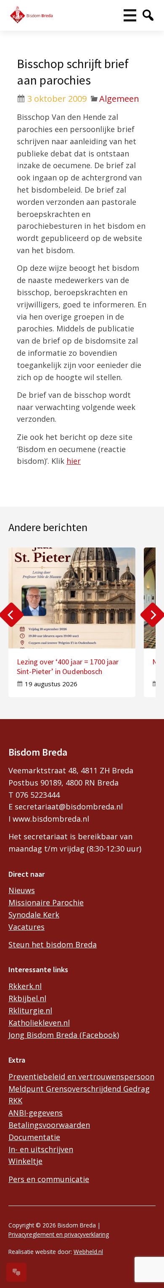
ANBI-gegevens (35, 1113)
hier (73, 461)
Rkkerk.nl (25, 986)
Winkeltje (25, 1161)
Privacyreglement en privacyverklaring (58, 1234)
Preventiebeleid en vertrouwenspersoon (81, 1076)
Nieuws (21, 890)
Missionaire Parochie (46, 902)
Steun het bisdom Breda (52, 944)
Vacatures (26, 927)
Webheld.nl (88, 1252)
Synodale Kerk (33, 915)
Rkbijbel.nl (27, 998)
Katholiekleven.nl (39, 1023)
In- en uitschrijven (40, 1149)
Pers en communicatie (48, 1179)
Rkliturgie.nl (30, 1010)
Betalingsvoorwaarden (49, 1125)
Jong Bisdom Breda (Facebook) (63, 1035)
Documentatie (34, 1137)
